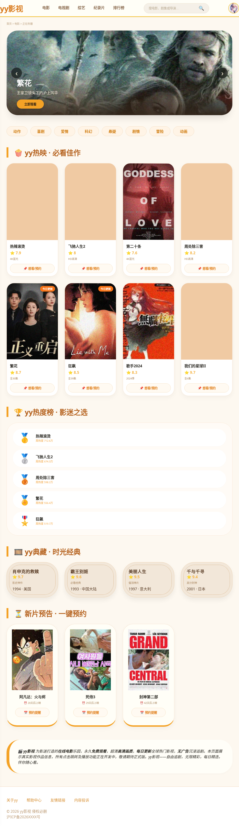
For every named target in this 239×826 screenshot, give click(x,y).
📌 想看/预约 (32, 268)
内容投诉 (81, 800)
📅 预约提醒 (32, 712)
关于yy (12, 800)
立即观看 (30, 104)
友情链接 (57, 800)
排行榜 (118, 7)
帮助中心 (34, 800)
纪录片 (99, 7)
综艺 (81, 7)
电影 (46, 7)
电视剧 (63, 7)
